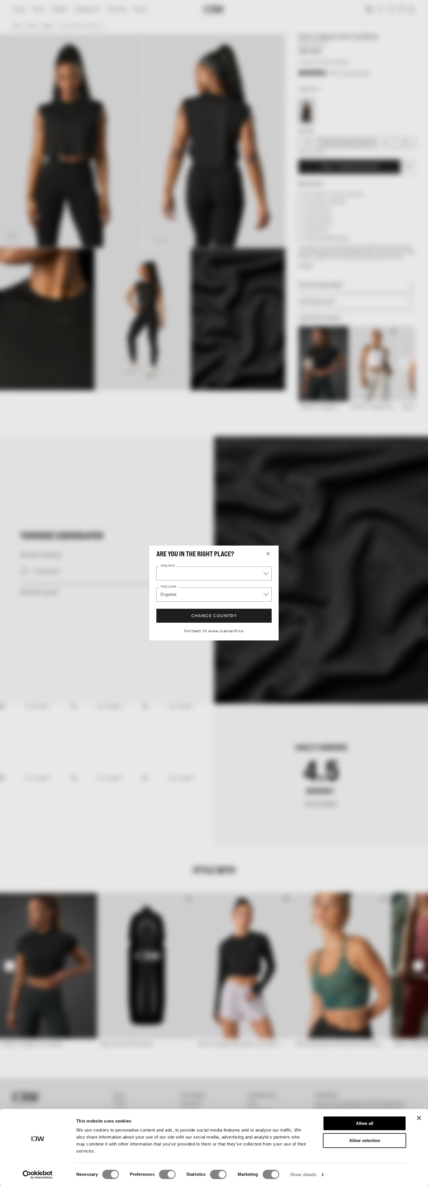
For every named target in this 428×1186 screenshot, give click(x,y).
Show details (303, 1174)
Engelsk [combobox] (168, 594)
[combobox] (214, 573)
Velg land (167, 565)
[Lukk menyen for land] (268, 553)
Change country (214, 615)
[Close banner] (419, 1118)
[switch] (167, 1174)
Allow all (364, 1123)
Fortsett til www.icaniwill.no (214, 631)
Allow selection (364, 1140)
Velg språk (168, 586)
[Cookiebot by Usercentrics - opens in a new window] (37, 1174)
